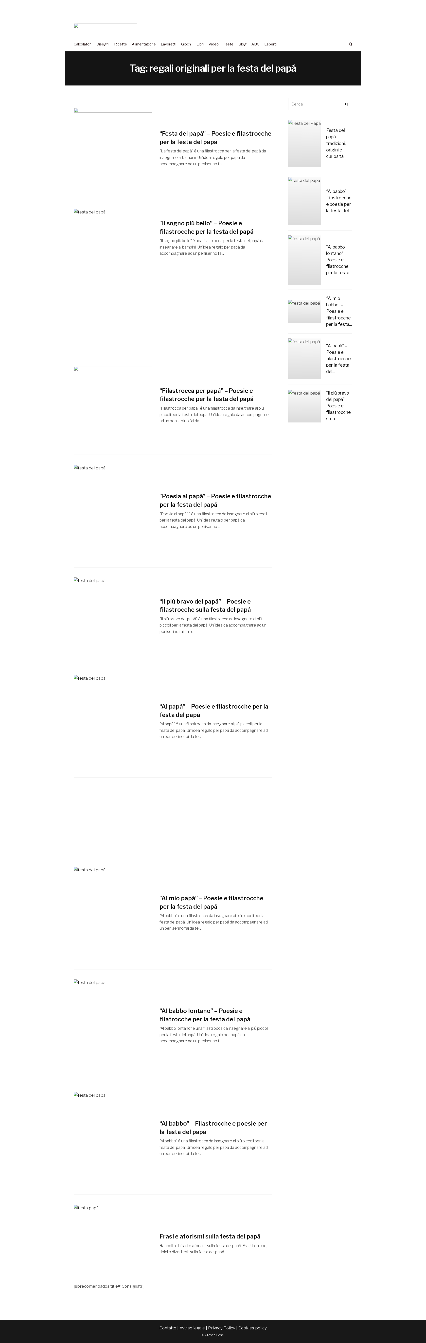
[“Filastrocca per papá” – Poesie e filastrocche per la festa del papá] (113, 405)
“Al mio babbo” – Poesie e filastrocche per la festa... (339, 311)
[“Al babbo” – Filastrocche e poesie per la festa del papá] (113, 1138)
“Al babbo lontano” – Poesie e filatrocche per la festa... (339, 259)
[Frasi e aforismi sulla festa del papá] (113, 1244)
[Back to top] (410, 1328)
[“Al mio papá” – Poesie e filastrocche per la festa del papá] (113, 913)
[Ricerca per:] (320, 104)
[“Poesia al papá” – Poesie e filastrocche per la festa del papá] (113, 511)
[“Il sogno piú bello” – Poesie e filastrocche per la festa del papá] (113, 238)
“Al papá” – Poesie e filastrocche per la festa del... (338, 358)
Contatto (168, 1327)
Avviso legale (192, 1327)
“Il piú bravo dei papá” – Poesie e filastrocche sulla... (338, 405)
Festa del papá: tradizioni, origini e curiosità (336, 143)
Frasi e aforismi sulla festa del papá (210, 1236)
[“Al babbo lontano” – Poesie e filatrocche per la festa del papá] (113, 1025)
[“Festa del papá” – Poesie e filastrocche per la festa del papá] (113, 148)
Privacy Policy (221, 1327)
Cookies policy (252, 1327)
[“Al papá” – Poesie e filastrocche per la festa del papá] (113, 721)
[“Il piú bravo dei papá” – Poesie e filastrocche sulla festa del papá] (113, 616)
